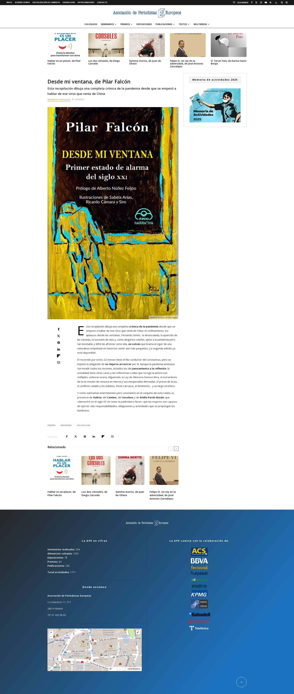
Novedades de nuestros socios (58, 99)
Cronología (68, 2)
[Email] (58, 362)
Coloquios (90, 24)
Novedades (67, 425)
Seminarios (107, 24)
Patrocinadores (86, 2)
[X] (256, 2)
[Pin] (58, 342)
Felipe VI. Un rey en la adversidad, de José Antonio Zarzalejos (186, 64)
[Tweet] (58, 335)
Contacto (102, 2)
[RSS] (270, 2)
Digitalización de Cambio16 (46, 2)
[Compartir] (58, 329)
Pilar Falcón (84, 425)
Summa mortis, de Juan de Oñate (145, 62)
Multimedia (200, 24)
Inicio (9, 2)
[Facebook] (252, 2)
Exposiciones (144, 24)
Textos (183, 24)
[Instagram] (261, 2)
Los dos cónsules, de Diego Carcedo (104, 62)
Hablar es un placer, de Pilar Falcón (64, 62)
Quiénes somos (22, 2)
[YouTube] (265, 2)
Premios (125, 24)
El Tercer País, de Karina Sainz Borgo (229, 62)
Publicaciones (164, 24)
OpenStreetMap (119, 668)
